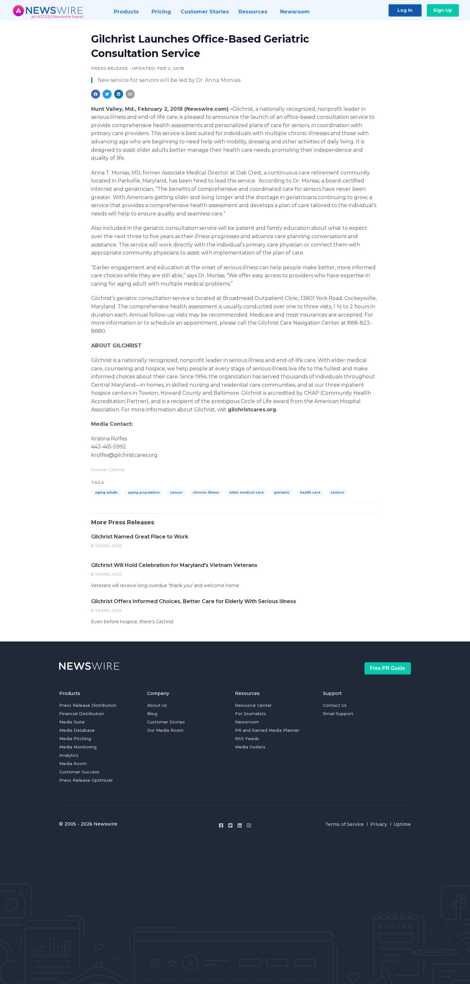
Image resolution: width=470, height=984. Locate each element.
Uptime (402, 824)
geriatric (282, 492)
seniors (337, 492)
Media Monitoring (78, 746)
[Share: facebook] (96, 94)
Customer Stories (166, 721)
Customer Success (79, 771)
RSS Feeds (247, 738)
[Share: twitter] (107, 94)
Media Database (77, 730)
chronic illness (206, 492)
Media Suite (72, 721)
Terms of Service (344, 824)
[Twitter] (230, 825)
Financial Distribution (81, 713)
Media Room (73, 763)
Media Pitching (75, 738)
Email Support (338, 713)
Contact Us (335, 705)
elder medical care (246, 492)
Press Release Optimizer (86, 780)
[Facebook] (221, 825)
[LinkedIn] (240, 825)
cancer (176, 492)
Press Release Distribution (87, 705)
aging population (144, 492)
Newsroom (247, 721)
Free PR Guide (387, 668)
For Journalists (250, 713)
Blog (152, 713)
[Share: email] (130, 94)
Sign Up (442, 10)
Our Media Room (165, 730)
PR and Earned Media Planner (267, 730)
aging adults (106, 492)
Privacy (378, 824)
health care (310, 492)
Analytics (68, 755)
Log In (404, 10)
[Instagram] (249, 825)
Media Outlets (250, 746)
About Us (157, 705)
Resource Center (253, 705)
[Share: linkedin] (119, 94)
